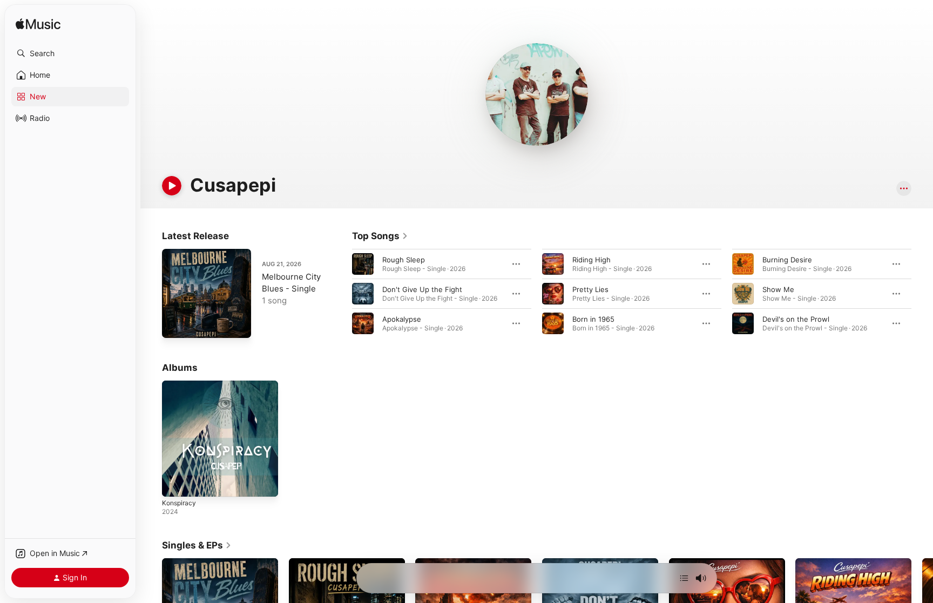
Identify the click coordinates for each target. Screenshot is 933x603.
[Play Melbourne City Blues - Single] (175, 324)
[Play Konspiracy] (175, 483)
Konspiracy (180, 385)
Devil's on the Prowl (795, 319)
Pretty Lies (590, 289)
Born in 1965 (593, 319)
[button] (70, 53)
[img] (38, 24)
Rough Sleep (403, 259)
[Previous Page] (341, 294)
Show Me (778, 289)
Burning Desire (787, 259)
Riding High (591, 259)
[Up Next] (684, 578)
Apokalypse (401, 319)
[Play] (171, 185)
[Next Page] (922, 294)
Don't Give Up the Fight (422, 289)
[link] (380, 236)
